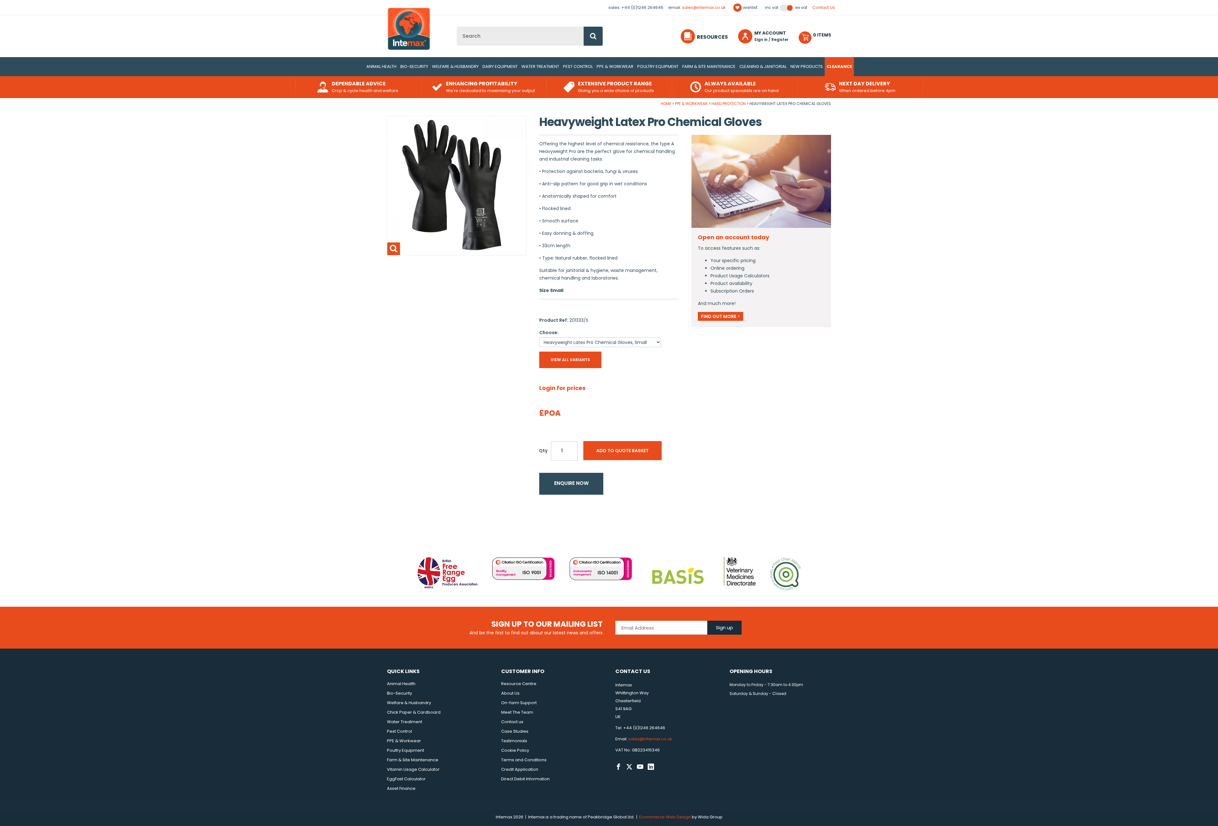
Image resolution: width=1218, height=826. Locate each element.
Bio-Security (414, 66)
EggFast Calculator (406, 779)
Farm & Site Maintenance (709, 66)
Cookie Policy (515, 750)
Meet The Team (517, 712)
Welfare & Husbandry (455, 66)
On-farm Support (519, 703)
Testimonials (514, 741)
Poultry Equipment (657, 66)
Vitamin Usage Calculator (413, 769)
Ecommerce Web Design (665, 817)
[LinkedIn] (651, 766)
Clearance (839, 66)
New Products (806, 66)
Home (666, 103)
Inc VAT (771, 7)
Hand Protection (728, 103)
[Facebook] (618, 766)
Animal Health (381, 66)
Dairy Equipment (500, 66)
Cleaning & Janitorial (763, 66)
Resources (712, 37)
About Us (510, 693)
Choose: (549, 332)
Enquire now (571, 483)
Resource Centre (518, 684)
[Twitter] (629, 766)
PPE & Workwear (615, 66)
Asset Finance (401, 788)
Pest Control (578, 66)
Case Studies (514, 731)
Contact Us (823, 7)
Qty (543, 450)
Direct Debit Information (525, 779)
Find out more (720, 316)
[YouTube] (640, 766)
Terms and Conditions (524, 760)
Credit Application (519, 769)
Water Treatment (540, 66)
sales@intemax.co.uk (704, 7)
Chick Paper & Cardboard (414, 712)
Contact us (512, 722)
